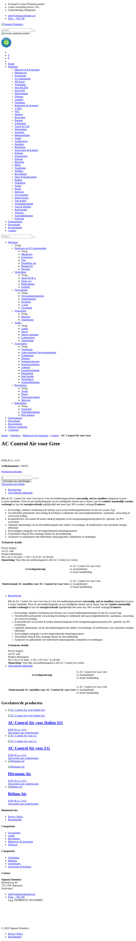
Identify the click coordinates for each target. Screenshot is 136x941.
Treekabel (26, 409)
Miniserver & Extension (27, 69)
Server (24, 331)
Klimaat (19, 153)
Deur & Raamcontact (26, 177)
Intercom (19, 191)
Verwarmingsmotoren (32, 295)
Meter (18, 165)
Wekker (19, 114)
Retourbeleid (14, 819)
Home (11, 63)
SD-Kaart (20, 81)
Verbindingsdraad (24, 203)
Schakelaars (27, 355)
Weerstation (21, 129)
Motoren (25, 316)
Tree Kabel (20, 200)
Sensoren (19, 132)
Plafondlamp (21, 93)
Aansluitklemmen (24, 215)
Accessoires (21, 343)
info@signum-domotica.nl (21, 15)
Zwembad (26, 307)
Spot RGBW (21, 87)
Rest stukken (28, 415)
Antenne (19, 212)
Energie (19, 159)
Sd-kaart (25, 269)
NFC (17, 111)
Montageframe (22, 135)
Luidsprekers (28, 337)
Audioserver (21, 141)
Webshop (13, 66)
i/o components (23, 78)
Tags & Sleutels (23, 206)
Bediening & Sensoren (26, 105)
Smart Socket (22, 197)
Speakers (19, 144)
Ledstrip (19, 99)
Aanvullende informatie (20, 492)
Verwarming (21, 290)
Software (19, 218)
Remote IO (27, 266)
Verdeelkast (27, 379)
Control (55, 435)
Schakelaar (20, 123)
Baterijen (19, 162)
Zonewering (21, 156)
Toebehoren (27, 319)
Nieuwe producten (17, 427)
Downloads (14, 224)
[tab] (71, 489)
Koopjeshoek (15, 227)
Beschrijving (14, 489)
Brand (18, 188)
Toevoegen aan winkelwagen (16, 481)
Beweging (20, 117)
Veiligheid (20, 182)
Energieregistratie (30, 370)
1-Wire (18, 108)
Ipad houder (21, 209)
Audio (18, 138)
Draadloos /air (28, 263)
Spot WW (20, 90)
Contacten (13, 429)
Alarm (18, 185)
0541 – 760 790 (16, 18)
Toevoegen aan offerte (13, 484)
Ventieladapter (28, 298)
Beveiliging (21, 174)
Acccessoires (21, 194)
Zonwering (20, 310)
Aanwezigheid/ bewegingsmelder (38, 352)
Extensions (20, 75)
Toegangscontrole (30, 397)
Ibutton (18, 180)
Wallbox (19, 171)
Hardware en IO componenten (30, 248)
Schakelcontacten (30, 361)
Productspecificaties (11, 471)
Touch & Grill (22, 126)
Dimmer (19, 96)
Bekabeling (27, 373)
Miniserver (27, 254)
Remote (19, 120)
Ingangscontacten (30, 364)
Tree (23, 260)
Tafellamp (20, 102)
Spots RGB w (28, 278)
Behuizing (20, 147)
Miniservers (21, 72)
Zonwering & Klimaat (26, 150)
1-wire (24, 304)
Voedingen (20, 168)
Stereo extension (29, 334)
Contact (12, 230)
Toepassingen (15, 221)
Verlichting (20, 84)
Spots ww (26, 281)
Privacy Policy (15, 816)
